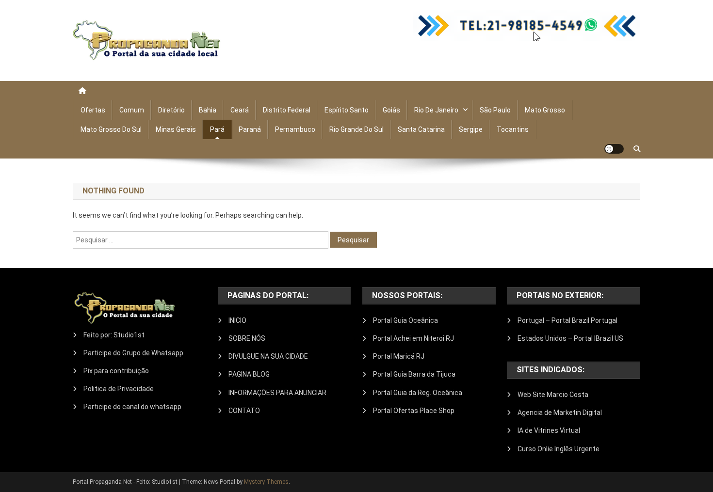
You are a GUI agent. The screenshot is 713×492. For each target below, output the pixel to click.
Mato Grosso (545, 110)
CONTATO (244, 410)
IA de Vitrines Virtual (549, 430)
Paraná (250, 129)
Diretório (171, 110)
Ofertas (93, 110)
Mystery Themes (266, 481)
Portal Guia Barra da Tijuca (414, 374)
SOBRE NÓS (246, 338)
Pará (217, 129)
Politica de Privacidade (118, 389)
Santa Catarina (421, 129)
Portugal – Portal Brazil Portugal (567, 320)
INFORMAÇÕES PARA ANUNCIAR (277, 393)
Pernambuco (295, 129)
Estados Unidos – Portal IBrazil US (570, 338)
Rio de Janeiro (436, 110)
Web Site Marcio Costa (553, 394)
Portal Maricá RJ (398, 356)
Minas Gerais (176, 129)
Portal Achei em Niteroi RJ (413, 338)
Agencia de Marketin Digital (560, 412)
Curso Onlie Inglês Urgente (559, 449)
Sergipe (471, 129)
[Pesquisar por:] (201, 239)
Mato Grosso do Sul (111, 129)
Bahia (207, 110)
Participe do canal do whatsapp (132, 407)
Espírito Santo (346, 110)
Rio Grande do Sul (356, 129)
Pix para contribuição (116, 371)
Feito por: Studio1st (114, 335)
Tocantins (513, 129)
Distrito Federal (286, 110)
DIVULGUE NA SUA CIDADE (268, 356)
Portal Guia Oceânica (405, 320)
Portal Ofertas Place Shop (413, 410)
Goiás (391, 110)
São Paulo (495, 110)
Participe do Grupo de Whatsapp (133, 353)
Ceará (239, 110)
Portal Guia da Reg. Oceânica (417, 393)
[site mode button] (614, 149)
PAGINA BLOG (249, 374)
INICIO (237, 320)
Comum (131, 110)
